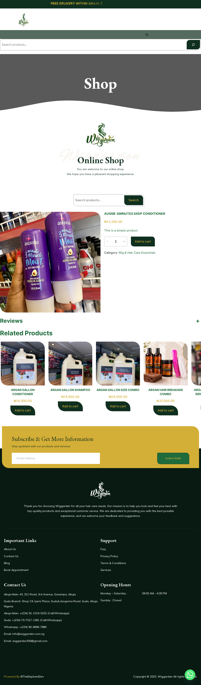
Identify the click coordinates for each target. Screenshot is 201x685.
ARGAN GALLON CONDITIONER (23, 392)
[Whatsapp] (190, 674)
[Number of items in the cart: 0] (147, 34)
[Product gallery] (50, 262)
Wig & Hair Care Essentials (137, 252)
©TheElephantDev (32, 676)
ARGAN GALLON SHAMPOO (70, 390)
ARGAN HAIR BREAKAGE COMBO (165, 392)
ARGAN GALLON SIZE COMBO (118, 390)
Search (134, 200)
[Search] (193, 44)
